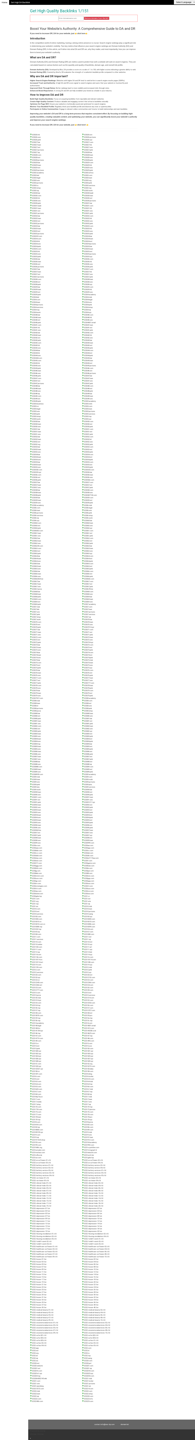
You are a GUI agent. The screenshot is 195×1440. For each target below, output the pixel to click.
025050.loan (36, 424)
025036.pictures (38, 267)
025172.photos (89, 1109)
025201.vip (88, 1368)
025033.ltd (88, 229)
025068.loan (36, 594)
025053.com (88, 447)
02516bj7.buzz (37, 1097)
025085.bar (88, 744)
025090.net (88, 792)
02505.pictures (89, 411)
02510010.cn (36, 922)
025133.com (36, 1003)
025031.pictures (38, 213)
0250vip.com (36, 891)
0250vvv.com (89, 891)
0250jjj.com (36, 871)
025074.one (36, 658)
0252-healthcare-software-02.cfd (96, 1247)
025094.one (36, 817)
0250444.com (37, 358)
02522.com (88, 1391)
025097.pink (36, 835)
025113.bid (88, 952)
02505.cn (35, 406)
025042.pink (36, 340)
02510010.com (89, 922)
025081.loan (36, 721)
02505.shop (36, 416)
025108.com (36, 934)
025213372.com (38, 1389)
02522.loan (36, 1394)
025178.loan (36, 1117)
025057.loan (36, 485)
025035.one (36, 254)
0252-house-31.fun (39, 1297)
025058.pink (36, 495)
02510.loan (88, 909)
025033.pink (88, 234)
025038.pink (36, 284)
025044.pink (88, 355)
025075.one (88, 665)
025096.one (36, 828)
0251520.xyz (36, 1066)
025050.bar (36, 421)
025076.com (88, 670)
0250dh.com (88, 856)
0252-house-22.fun (91, 1285)
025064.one (36, 561)
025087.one (36, 759)
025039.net (36, 292)
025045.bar (88, 358)
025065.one (36, 569)
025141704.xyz (37, 1031)
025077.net (36, 680)
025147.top (88, 1036)
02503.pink (88, 183)
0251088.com (89, 934)
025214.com (88, 1389)
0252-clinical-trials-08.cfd (93, 1191)
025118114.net (37, 962)
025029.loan (36, 165)
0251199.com (37, 967)
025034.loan (88, 239)
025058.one (88, 493)
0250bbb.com (37, 851)
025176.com (88, 1112)
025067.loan (36, 584)
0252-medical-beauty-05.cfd (42, 1315)
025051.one (36, 434)
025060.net (36, 526)
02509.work (36, 790)
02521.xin (87, 1386)
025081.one (36, 724)
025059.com (88, 498)
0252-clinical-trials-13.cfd (41, 1198)
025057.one (36, 487)
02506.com (36, 508)
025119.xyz (88, 965)
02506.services (37, 515)
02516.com (36, 1076)
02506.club (88, 505)
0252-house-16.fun (91, 1277)
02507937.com (37, 698)
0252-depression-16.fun (93, 1226)
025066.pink (88, 576)
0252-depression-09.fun (41, 1219)
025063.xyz (88, 553)
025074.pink (88, 658)
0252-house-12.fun (91, 1272)
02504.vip (87, 310)
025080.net (36, 716)
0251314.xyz (36, 1000)
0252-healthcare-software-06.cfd (96, 1252)
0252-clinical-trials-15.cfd (41, 1201)
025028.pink (88, 160)
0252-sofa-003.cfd (39, 1338)
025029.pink (88, 170)
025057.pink (88, 487)
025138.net (88, 1013)
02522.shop (88, 1394)
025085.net (88, 746)
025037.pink (88, 277)
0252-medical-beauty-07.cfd (42, 1318)
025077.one (88, 680)
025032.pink (88, 223)
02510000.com (89, 919)
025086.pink (88, 754)
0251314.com (89, 998)
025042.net (36, 338)
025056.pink (36, 480)
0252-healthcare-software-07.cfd (44, 1254)
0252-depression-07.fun (41, 1216)
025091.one (88, 800)
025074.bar (36, 653)
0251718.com (37, 1109)
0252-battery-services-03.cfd (95, 1173)
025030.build (88, 193)
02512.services (37, 972)
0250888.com (37, 767)
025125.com (36, 988)
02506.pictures (37, 513)
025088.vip (88, 764)
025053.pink (88, 452)
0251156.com (37, 957)
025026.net (88, 135)
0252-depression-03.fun (41, 1211)
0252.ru (86, 1353)
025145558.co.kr (90, 1031)
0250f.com (88, 861)
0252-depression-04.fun (93, 1211)
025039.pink (36, 295)
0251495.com (89, 1041)
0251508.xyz (36, 1061)
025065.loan (36, 566)
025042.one (88, 338)
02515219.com (89, 1066)
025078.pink (88, 688)
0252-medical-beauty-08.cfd (94, 1318)
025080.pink (36, 719)
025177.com (36, 1115)
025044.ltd (36, 353)
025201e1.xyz (37, 1373)
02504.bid (35, 297)
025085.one (36, 749)
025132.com (88, 1000)
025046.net (88, 371)
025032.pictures (38, 223)
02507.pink (36, 614)
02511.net (87, 937)
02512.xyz (87, 972)
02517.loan (88, 1099)
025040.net (36, 320)
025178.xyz (88, 1120)
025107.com (88, 932)
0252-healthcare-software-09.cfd (44, 1257)
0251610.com (89, 1079)
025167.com (36, 1092)
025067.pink (88, 587)
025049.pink (36, 401)
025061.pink (88, 536)
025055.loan (36, 465)
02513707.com (89, 1010)
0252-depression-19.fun (41, 1231)
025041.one (36, 330)
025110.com (36, 942)
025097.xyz (88, 835)
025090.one (36, 795)
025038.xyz (88, 284)
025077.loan (88, 678)
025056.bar (88, 472)
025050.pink (88, 427)
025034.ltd (36, 241)
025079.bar (36, 691)
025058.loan (36, 493)
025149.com (36, 1041)
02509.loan (36, 779)
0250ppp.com (89, 878)
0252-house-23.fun (39, 1287)
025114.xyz (88, 955)
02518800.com (37, 1130)
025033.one (88, 231)
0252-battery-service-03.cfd (42, 1168)
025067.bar (36, 581)
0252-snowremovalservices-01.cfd (45, 1323)
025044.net (88, 353)
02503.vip (35, 191)
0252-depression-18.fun (93, 1229)
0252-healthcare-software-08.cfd (96, 1254)
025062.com (88, 538)
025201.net (36, 1368)
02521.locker (88, 1381)
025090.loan (36, 792)
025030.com (36, 196)
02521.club (88, 1378)
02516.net (35, 1079)
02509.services (89, 787)
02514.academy (38, 1023)
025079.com (88, 691)
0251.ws (35, 906)
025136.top (36, 1008)
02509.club (36, 777)
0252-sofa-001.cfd (39, 1335)
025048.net (88, 389)
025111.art (88, 947)
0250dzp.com (37, 858)
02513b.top (36, 1021)
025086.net (88, 751)
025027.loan (36, 145)
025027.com (88, 142)
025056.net (36, 477)
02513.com (36, 993)
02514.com (88, 1023)
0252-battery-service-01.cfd (42, 1165)
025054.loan (36, 457)
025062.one (36, 543)
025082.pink (36, 731)
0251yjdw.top (89, 1158)
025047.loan (88, 378)
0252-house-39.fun (39, 1307)
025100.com (36, 917)
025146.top (36, 1033)
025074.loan (36, 655)
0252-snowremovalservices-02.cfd (97, 1323)
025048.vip (36, 394)
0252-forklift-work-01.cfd (93, 1239)
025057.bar (36, 482)
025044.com (88, 350)
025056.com (36, 475)
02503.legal (36, 178)
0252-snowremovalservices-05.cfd (45, 1328)
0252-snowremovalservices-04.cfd (97, 1325)
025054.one (36, 460)
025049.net (36, 399)
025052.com (88, 437)
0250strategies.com (39, 886)
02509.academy (90, 774)
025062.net (88, 541)
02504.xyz (87, 312)
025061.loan (36, 533)
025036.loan (36, 262)
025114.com (36, 955)
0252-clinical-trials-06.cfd (93, 1188)
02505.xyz (87, 419)
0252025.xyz (88, 1373)
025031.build (36, 206)
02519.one (88, 1135)
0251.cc (87, 896)
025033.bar (36, 226)
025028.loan (88, 155)
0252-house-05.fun (39, 1264)
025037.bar (36, 269)
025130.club (36, 998)
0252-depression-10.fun (93, 1219)
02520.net (35, 1363)
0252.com (87, 1348)
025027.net (36, 147)
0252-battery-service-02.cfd (94, 1165)
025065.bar (36, 564)
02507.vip (87, 617)
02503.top (88, 188)
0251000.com (37, 919)
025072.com (36, 637)
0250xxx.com (89, 894)
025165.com (36, 1087)
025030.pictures (90, 201)
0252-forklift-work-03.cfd (93, 1241)
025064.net (88, 559)
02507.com (88, 607)
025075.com (36, 663)
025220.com (88, 1396)
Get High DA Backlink (20, 2)
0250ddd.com (37, 856)
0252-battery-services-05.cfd (95, 1175)
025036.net (36, 264)
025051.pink (88, 434)
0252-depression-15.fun (41, 1226)
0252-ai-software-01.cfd (41, 1160)
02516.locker (88, 1076)
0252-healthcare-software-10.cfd (96, 1257)
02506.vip (35, 518)
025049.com (36, 396)
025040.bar (36, 315)
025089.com (88, 767)
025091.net (36, 800)
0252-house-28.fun (91, 1292)
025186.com (88, 1127)
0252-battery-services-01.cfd (95, 1170)
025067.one (36, 587)
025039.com (88, 287)
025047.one (88, 381)
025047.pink (88, 383)
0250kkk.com (37, 873)
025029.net (36, 168)
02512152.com (89, 977)
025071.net (88, 632)
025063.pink (36, 553)
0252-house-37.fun (39, 1305)
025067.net (88, 584)
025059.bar (36, 498)
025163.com (36, 1081)
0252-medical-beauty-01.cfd (42, 1310)
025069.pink (36, 604)
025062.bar (36, 538)
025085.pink (88, 749)
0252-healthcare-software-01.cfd (44, 1247)
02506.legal (88, 508)
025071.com (88, 630)
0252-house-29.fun (39, 1295)
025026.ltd (36, 135)
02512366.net (37, 985)
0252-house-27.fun (39, 1292)
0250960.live (36, 830)
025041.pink (88, 330)
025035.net (88, 251)
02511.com (36, 937)
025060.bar (88, 521)
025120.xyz (36, 977)
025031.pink (88, 213)
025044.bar (36, 350)
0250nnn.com (89, 876)
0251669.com (37, 1089)
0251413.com (89, 1028)
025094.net (88, 815)
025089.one (36, 772)
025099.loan (88, 840)
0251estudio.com (38, 1150)
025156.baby (88, 1069)
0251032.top (36, 929)
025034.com (36, 239)
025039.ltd (88, 289)
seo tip (42, 1431)
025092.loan (36, 805)
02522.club (36, 1391)
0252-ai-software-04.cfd (93, 1163)
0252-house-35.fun (39, 1302)
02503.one (36, 180)
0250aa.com (88, 845)
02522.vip (35, 1396)
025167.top (88, 1092)
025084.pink (88, 741)
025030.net (88, 198)
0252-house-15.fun (39, 1277)
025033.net (36, 231)
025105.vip (36, 932)
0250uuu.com (89, 889)
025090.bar (88, 790)
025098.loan (36, 838)
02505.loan (88, 409)
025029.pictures (38, 170)
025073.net (88, 647)
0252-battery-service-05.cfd (42, 1170)
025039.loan (36, 289)
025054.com (88, 455)
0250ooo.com (37, 878)
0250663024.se (37, 579)
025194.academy (90, 1142)
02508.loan (36, 703)
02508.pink (88, 708)
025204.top (36, 1376)
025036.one (88, 264)
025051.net (88, 432)
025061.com (88, 531)
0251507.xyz (88, 1059)
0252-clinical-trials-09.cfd (41, 1193)
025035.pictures (90, 254)
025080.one (88, 716)
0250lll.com (88, 873)
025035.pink (36, 257)
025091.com (36, 797)
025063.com (36, 548)
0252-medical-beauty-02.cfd (94, 1310)
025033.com (88, 226)
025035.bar (88, 246)
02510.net (35, 911)
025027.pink (88, 150)
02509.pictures (89, 782)
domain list (125, 1424)
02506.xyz (35, 521)
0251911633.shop (38, 1140)
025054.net (88, 457)
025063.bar (88, 546)
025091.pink (36, 802)
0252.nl (86, 1351)
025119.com (36, 965)
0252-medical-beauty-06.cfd (94, 1315)
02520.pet (87, 1363)
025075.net (36, 665)
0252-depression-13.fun (41, 1224)
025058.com (88, 490)
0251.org (35, 901)
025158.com (88, 1071)
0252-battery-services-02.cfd (43, 1173)
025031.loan (36, 208)
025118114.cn (37, 960)
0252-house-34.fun (91, 1300)
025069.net (36, 602)
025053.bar (36, 447)
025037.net (36, 274)
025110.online (37, 944)
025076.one (36, 675)
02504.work (36, 312)
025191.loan (88, 1137)
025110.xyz (88, 944)
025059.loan (36, 500)
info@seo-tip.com (108, 1424)
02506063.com (37, 531)
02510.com (36, 909)
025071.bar (36, 630)
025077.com (36, 678)
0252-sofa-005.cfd (39, 1340)
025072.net (36, 640)
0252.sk (35, 1356)
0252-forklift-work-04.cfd (41, 1244)
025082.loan (88, 726)
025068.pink (36, 597)
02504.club (88, 297)
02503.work (88, 191)
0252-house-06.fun (91, 1264)
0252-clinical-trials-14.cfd (93, 1198)
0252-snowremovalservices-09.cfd (45, 1333)
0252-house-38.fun (91, 1305)
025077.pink (36, 683)
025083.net (88, 734)
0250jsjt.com (89, 871)
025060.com (36, 523)
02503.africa (88, 173)
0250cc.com (88, 851)
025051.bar (36, 429)
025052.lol (88, 439)
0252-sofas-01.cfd (91, 1340)
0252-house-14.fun (91, 1274)
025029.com (88, 163)
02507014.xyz (89, 627)
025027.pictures (38, 150)
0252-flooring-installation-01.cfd (44, 1234)
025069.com (36, 599)
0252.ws (35, 1361)
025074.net (88, 655)
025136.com (88, 1005)
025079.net (88, 693)
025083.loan (36, 734)
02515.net (35, 1046)
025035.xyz (88, 257)
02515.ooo (88, 1046)
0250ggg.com (37, 866)
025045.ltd (36, 363)
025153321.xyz (37, 1069)
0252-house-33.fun (39, 1300)
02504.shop (88, 307)
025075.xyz (88, 668)
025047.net (36, 381)
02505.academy (90, 401)
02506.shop (88, 515)
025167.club (88, 1089)
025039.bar (36, 287)
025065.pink (88, 569)
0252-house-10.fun (91, 1269)
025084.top (36, 744)
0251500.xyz (36, 1051)
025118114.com (90, 960)
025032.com (88, 216)
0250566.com (89, 480)
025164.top (88, 1084)
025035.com (36, 249)
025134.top (36, 1005)
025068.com (88, 592)
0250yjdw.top (37, 896)
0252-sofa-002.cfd (91, 1335)
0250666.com (89, 579)
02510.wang (88, 914)
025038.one (88, 282)
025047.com (36, 378)
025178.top (36, 1120)
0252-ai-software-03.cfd (41, 1163)
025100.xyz (88, 917)
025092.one (36, 807)
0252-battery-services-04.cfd (43, 1175)
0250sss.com (89, 883)
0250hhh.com (37, 868)
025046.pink (36, 376)
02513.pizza (36, 995)
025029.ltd (88, 165)
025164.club (88, 1081)
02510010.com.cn (38, 924)
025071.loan (36, 632)
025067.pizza (37, 589)
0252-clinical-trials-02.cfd (93, 1183)
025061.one (36, 536)
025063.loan (88, 548)
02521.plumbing (38, 1386)
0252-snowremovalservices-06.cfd (97, 1328)
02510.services (37, 914)
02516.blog (88, 1074)
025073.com (88, 645)
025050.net (88, 424)
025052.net (36, 442)
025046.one (36, 373)
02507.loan (88, 609)
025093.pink (88, 812)
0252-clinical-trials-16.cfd (93, 1201)
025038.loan (88, 279)
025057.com (88, 482)
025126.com (88, 988)
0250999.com (89, 843)
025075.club (88, 660)
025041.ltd (36, 328)
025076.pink (88, 675)
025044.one (36, 355)
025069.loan (88, 599)
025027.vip (36, 152)
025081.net (88, 721)
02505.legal (36, 409)
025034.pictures (90, 244)
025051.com (88, 429)
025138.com (36, 1013)
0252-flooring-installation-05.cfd (44, 1239)
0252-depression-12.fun (93, 1221)
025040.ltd (88, 317)
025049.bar (88, 394)
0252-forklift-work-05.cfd (93, 1244)
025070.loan (88, 622)
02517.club (88, 1097)
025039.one (88, 292)
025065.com (88, 564)
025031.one (88, 211)
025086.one (36, 754)
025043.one (36, 348)
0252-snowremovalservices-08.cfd (97, 1330)
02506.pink (88, 513)
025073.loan (36, 647)
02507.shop (36, 617)
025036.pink (88, 267)
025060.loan (88, 523)
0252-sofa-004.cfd (91, 1338)
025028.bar (88, 152)
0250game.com (90, 863)
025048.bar (36, 386)
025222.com (36, 1399)
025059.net (88, 500)
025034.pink (36, 246)
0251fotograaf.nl (90, 1150)
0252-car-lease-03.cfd (40, 1181)
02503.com (88, 175)
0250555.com (89, 470)
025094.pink (88, 817)
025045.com (36, 361)
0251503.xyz (88, 1054)
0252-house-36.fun (91, 1302)
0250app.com (89, 848)
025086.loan (36, 751)
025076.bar (36, 670)
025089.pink (88, 772)
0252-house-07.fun (39, 1267)
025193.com (36, 1142)
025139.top (36, 1018)
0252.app (35, 1348)
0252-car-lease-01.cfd (40, 1178)
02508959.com (37, 774)
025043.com (36, 343)
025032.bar (36, 216)
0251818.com (37, 1125)
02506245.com (37, 546)
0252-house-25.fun (39, 1290)
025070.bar (88, 619)
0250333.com (37, 236)
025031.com (88, 206)
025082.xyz (88, 731)
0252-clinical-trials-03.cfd (41, 1186)
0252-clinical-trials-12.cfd (93, 1196)
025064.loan (36, 559)
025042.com (88, 333)
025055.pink (88, 467)
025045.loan (88, 361)
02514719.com (37, 1038)
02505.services (89, 414)
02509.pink (36, 785)
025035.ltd (36, 251)
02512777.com (37, 990)
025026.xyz (88, 140)
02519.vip (35, 1137)
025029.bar (36, 163)
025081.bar (88, 719)
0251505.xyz (88, 1056)
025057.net (88, 485)
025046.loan (36, 371)
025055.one (36, 467)
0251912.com (89, 1140)
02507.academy (90, 604)
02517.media (36, 1102)
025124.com (88, 985)
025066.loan (36, 574)
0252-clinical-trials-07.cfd (41, 1191)
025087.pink (88, 759)
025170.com (36, 1107)
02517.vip (87, 1104)
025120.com (36, 975)
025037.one (88, 274)
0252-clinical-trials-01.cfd (41, 1183)
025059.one (36, 503)
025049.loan (88, 396)
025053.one (36, 452)
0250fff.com (37, 863)
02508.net (87, 703)
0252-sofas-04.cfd (39, 1345)
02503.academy (38, 173)
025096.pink (88, 828)
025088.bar (36, 762)
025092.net (88, 805)
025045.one (36, 366)
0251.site (87, 901)
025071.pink (88, 635)
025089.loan (36, 769)
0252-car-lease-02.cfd (92, 1178)
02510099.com (89, 927)
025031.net (36, 211)
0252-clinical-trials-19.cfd (41, 1206)
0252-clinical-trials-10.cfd (93, 1193)
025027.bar (36, 142)
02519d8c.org (37, 1147)
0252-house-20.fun (91, 1282)
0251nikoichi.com (90, 1153)
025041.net (88, 328)
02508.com (88, 701)
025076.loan (36, 673)
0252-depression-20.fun (93, 1231)
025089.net (88, 769)
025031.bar (88, 203)
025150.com (88, 1049)
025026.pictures (90, 137)
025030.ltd (36, 198)
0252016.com (37, 1371)
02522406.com (37, 1401)
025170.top (88, 1107)
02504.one (88, 302)
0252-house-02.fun (91, 1259)
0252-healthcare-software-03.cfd (44, 1249)
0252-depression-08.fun (93, 1216)
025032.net (36, 221)
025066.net (88, 574)
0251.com (35, 899)
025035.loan (88, 249)
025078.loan (88, 685)
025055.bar (36, 462)
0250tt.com (88, 886)
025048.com (88, 386)
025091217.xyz (89, 802)
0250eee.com (37, 861)
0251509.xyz (88, 1061)
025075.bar (36, 660)
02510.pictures (89, 911)
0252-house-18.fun (91, 1279)
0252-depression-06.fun (93, 1213)
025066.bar (36, 571)
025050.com (88, 421)
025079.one (36, 696)
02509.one (36, 782)
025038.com (36, 279)
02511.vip (87, 939)
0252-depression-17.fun (41, 1229)
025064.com (88, 556)
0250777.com (89, 683)
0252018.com (89, 1371)
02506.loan (36, 510)
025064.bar (36, 556)
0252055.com (89, 1376)
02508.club (36, 701)
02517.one (88, 1102)
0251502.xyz (36, 1054)
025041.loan (88, 325)
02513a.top (88, 1018)
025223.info (88, 1399)
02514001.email (90, 1026)
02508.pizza (36, 711)
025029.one (88, 168)
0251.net (87, 899)
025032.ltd (88, 218)
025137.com (88, 1008)
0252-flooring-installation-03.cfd (44, 1236)
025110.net (88, 942)
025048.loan (36, 389)
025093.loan (36, 810)
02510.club (88, 906)
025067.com (88, 581)
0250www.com (37, 894)
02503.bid (35, 175)
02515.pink (36, 1049)
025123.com (88, 980)
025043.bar (88, 340)
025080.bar (36, 713)
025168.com (36, 1094)
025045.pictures (90, 366)
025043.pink (88, 348)
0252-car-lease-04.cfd (92, 1181)
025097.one (88, 833)
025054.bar (36, 455)
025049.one (88, 399)
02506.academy (38, 505)
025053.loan (36, 449)
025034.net (88, 241)
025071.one (36, 635)
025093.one (36, 812)
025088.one (36, 764)
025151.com (36, 1064)
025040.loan (36, 317)
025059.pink (88, 503)
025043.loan (88, 343)
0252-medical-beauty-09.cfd (42, 1320)
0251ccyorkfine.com (91, 1147)
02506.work (88, 518)
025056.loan (88, 475)
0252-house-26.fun (91, 1290)
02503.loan (88, 178)
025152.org (88, 1064)
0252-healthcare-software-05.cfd (44, 1252)
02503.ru (35, 185)
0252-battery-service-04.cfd (94, 1168)
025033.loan (36, 229)
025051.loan (36, 432)
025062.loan (36, 541)
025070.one (88, 625)
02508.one (88, 706)
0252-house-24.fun (91, 1287)
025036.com (88, 259)
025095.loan (36, 820)
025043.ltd (36, 345)
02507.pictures (89, 612)
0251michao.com (38, 1153)
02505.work (36, 419)
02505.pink (36, 414)
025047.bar (88, 376)
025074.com (88, 653)
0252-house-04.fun (91, 1262)
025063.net (36, 551)
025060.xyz (88, 528)
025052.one (88, 442)
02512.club (88, 967)
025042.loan (36, 335)
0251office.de (37, 1155)
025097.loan (88, 830)
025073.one (36, 650)
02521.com (36, 1381)
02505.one (36, 411)
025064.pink (88, 561)
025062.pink (88, 543)
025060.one (88, 526)
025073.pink (88, 650)
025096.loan (36, 825)
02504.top (35, 310)
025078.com (36, 685)
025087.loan (36, 757)
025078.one (36, 688)
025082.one (88, 729)
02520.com (88, 1361)
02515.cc (35, 1043)
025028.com (36, 155)
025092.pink (88, 807)
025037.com (88, 269)
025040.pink (36, 323)
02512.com (36, 970)
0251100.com (37, 947)
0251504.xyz (36, 1056)
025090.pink (88, 795)
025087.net (88, 757)
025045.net (88, 363)
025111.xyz (88, 949)
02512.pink (88, 970)
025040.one (88, 320)
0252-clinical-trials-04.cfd (93, 1186)
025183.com (88, 1125)
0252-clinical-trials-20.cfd (93, 1206)
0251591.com (37, 1074)
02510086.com (89, 924)
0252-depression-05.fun (41, 1213)
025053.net (88, 449)
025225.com (88, 1401)
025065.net (88, 566)
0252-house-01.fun (39, 1259)
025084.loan (36, 739)
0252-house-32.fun (91, 1297)
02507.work (36, 619)
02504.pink (88, 305)
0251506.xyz (36, 1059)
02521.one (36, 1384)
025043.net (88, 345)
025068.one (88, 594)
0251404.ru (36, 1028)
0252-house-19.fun (39, 1282)
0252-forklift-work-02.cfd (41, 1241)
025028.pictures (38, 160)
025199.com (36, 1145)
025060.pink (36, 528)
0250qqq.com (89, 881)
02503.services (89, 185)
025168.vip (88, 1094)
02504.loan (36, 302)
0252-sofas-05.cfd (91, 1345)
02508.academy (90, 698)
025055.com (88, 462)
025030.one (36, 201)
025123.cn (36, 980)
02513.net (87, 993)
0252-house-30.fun (91, 1295)
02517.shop (36, 1104)
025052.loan (36, 439)
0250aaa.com (37, 848)
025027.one (88, 147)
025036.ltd (88, 262)
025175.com (36, 1112)
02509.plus (88, 785)
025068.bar (36, 592)
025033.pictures (38, 234)
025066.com (88, 571)
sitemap (40, 1434)
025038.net (36, 282)
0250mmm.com (38, 876)
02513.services (89, 995)
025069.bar (88, 597)
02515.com (88, 1043)
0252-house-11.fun (39, 1272)
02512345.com (37, 983)
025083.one (36, 736)
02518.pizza (88, 1122)
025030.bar (36, 193)
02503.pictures (37, 183)
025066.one (36, 576)
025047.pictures (38, 383)
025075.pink (36, 668)
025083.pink (88, 736)
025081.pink (88, 724)
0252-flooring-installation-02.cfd (96, 1234)
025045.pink (36, 368)
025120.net (88, 975)
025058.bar (36, 490)
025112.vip (36, 952)
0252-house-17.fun (39, 1279)
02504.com (36, 300)
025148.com (88, 1038)
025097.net (36, 833)
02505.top (88, 416)
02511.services (37, 939)
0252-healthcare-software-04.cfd (96, 1249)
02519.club (88, 1132)
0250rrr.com (36, 883)
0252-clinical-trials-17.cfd (41, 1203)
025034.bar (88, 236)
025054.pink (88, 460)
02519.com (36, 1135)
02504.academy (90, 295)
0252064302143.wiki (39, 1378)
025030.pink (36, 203)
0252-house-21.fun (39, 1285)
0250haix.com (89, 866)
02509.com (88, 777)
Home (4, 2)
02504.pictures (37, 305)
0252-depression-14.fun (93, 1224)
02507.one (36, 612)
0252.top (87, 1356)
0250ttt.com (36, 889)
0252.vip (35, 1358)
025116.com (88, 957)
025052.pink (88, 444)
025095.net (88, 820)
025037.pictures (38, 277)
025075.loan (88, 663)
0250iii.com (88, 868)
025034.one (36, 244)
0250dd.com (88, 853)
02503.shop (36, 188)
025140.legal (36, 1026)
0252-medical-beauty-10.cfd (94, 1320)
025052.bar (36, 437)
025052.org (36, 444)
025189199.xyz (37, 1132)
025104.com (88, 929)
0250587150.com (90, 495)
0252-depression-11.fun (41, 1221)
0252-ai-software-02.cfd (93, 1160)
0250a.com (36, 845)
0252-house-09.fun (39, 1269)
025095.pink (88, 823)
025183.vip (36, 1127)
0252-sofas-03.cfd (91, 1343)
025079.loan (36, 693)
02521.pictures (89, 1384)
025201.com (88, 1366)
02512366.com (89, 983)
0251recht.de (89, 1155)
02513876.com (37, 1015)
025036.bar (36, 259)
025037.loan (36, 272)
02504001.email (90, 323)
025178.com (88, 1115)
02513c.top (88, 1021)
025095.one (36, 823)
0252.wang (88, 1358)
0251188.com (89, 962)
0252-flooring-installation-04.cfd (96, 1236)
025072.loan (88, 637)
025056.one (88, 477)
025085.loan (36, 746)
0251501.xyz (88, 1051)
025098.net (88, 838)
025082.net (36, 729)
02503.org (87, 180)
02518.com (36, 1122)
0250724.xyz (88, 642)
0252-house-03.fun (39, 1262)
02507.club (36, 607)
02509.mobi (88, 779)
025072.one (88, 640)
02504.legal (88, 300)
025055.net (88, 465)
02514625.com (89, 1033)
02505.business (38, 404)
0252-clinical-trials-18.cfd (93, 1203)
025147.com (36, 1036)
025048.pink (88, 391)
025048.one (36, 391)
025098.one (36, 840)
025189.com (88, 1130)
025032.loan (36, 218)
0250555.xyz (36, 472)
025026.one (36, 137)
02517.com (36, 1099)
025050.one (36, 427)
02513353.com (89, 1003)
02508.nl (35, 706)
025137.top (36, 1010)
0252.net (35, 1351)
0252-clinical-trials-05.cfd (41, 1188)
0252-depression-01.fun (41, 1208)
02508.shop (88, 711)
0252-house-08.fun (91, 1267)
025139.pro (88, 1015)
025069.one (88, 602)
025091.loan (88, 797)
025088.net (88, 762)
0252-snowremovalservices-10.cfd (97, 1333)
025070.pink (36, 627)
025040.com (88, 315)
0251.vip (87, 904)
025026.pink (36, 140)
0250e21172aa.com (91, 858)
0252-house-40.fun (91, 1307)
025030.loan (88, 196)
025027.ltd (88, 145)
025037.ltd (88, 272)
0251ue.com (36, 1158)
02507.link (35, 609)
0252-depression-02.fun (93, 1208)
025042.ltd (88, 335)
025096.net (88, 825)
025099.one (36, 843)
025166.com (88, 1087)
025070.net (36, 625)
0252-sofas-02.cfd (39, 1343)
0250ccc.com (37, 853)
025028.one (88, 157)
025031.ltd (88, 208)
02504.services (37, 307)
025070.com (36, 622)
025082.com (36, 726)
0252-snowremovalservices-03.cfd (45, 1325)
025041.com (36, 325)
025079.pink (88, 696)
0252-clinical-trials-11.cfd (41, 1196)
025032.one (88, 221)
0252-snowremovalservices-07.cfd (45, 1330)
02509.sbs (36, 787)
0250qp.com (36, 881)
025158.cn (36, 1071)
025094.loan (36, 815)
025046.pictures (90, 373)
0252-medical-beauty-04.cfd (94, 1313)
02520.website (37, 1366)
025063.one (88, 551)
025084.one (36, 741)
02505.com (88, 406)
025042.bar (36, 333)
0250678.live (88, 589)
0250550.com (37, 470)
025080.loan (88, 713)
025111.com (36, 949)
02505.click (88, 404)
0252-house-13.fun (39, 1274)
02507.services (89, 614)
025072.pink (36, 642)
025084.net (88, 739)
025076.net (88, 673)
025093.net (88, 810)
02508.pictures (37, 708)
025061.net (88, 533)
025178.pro (88, 1117)
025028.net (36, 157)
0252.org (35, 1353)
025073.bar (36, 645)
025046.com (88, 368)
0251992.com (89, 1145)
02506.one (88, 510)
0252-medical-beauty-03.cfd (42, 1313)
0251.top (35, 904)
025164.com (36, 1084)
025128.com (88, 990)
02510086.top (37, 927)
